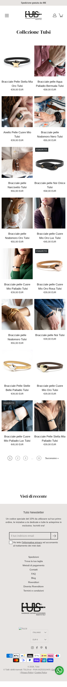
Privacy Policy (27, 672)
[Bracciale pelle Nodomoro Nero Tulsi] (49, 111)
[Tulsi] (33, 15)
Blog (33, 578)
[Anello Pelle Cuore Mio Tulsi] (17, 111)
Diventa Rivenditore (33, 586)
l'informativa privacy (32, 542)
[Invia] (54, 535)
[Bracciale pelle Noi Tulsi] (49, 314)
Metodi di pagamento (33, 565)
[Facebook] (36, 647)
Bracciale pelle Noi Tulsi (50, 335)
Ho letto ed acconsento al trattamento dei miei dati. (35, 544)
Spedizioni (33, 557)
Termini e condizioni (33, 590)
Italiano (37, 632)
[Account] (54, 15)
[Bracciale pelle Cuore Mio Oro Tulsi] (49, 365)
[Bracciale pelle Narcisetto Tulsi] (17, 162)
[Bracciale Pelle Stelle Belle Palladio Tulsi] (17, 365)
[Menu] (6, 15)
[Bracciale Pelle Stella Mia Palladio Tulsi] (49, 415)
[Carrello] (61, 15)
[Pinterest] (41, 647)
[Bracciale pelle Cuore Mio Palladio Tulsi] (17, 263)
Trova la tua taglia (33, 561)
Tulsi (37, 667)
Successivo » (52, 458)
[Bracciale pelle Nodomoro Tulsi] (17, 314)
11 (39, 458)
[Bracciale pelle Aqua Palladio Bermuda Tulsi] (49, 61)
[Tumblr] (46, 647)
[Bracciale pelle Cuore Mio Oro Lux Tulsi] (49, 213)
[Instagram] (32, 647)
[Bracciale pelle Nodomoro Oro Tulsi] (17, 213)
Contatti (34, 569)
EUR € (35, 640)
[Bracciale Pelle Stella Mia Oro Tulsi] (17, 61)
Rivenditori (33, 582)
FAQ (33, 573)
